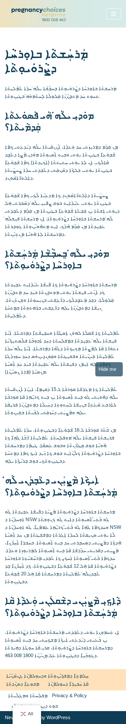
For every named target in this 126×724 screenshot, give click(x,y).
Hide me (107, 369)
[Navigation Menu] (113, 13)
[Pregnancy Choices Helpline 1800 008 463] (37, 14)
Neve (10, 717)
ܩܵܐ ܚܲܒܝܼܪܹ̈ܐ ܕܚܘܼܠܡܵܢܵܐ (68, 684)
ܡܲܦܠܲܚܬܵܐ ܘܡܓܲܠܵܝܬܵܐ (27, 695)
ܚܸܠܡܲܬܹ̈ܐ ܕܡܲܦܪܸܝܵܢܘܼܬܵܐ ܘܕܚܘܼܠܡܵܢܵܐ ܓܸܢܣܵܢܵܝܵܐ (47, 675)
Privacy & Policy (69, 695)
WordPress (58, 717)
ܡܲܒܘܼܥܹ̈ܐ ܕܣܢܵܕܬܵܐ (22, 684)
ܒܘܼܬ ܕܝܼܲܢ (49, 705)
